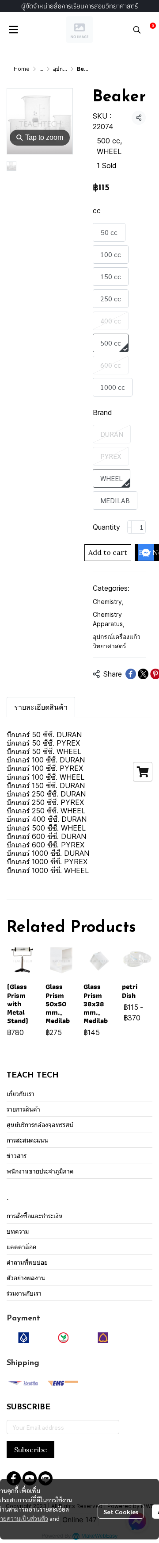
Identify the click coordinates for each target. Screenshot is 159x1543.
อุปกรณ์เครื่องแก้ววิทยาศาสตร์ (116, 641)
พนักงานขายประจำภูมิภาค (40, 1171)
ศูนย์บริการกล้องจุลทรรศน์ (40, 1124)
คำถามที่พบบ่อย (27, 1262)
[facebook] (14, 1478)
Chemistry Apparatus (109, 619)
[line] (45, 1478)
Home (22, 68)
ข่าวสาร (16, 1155)
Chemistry (108, 601)
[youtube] (30, 1478)
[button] (137, 29)
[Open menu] (13, 29)
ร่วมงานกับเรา (24, 1293)
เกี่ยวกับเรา (20, 1093)
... (41, 68)
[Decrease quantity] (129, 527)
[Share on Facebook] (130, 674)
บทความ (18, 1231)
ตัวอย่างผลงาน (26, 1277)
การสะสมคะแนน (27, 1140)
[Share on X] (143, 674)
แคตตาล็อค (22, 1247)
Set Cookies (120, 1512)
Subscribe (30, 1449)
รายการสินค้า (23, 1109)
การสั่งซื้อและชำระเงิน (35, 1216)
